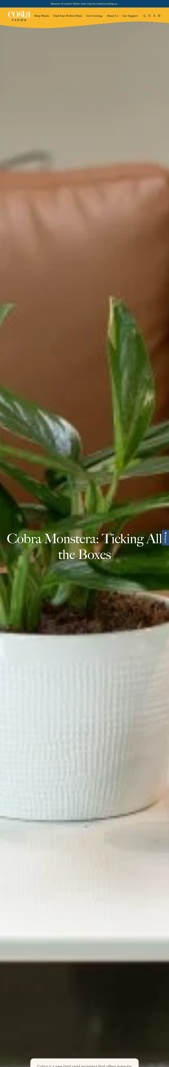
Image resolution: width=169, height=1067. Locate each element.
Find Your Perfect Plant (67, 15)
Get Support (130, 16)
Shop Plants (41, 16)
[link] (19, 15)
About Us (112, 16)
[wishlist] (149, 15)
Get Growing (94, 15)
